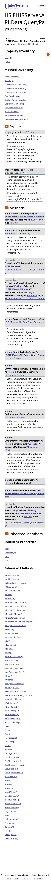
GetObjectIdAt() (12, 757)
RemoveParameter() (14, 115)
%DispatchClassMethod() (16, 602)
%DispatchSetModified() (15, 617)
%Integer (17, 358)
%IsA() (7, 641)
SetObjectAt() (10, 834)
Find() (7, 734)
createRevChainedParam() (16, 119)
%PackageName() (12, 687)
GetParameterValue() (14, 107)
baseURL (8, 58)
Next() (7, 815)
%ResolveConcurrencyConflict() (19, 695)
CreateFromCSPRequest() (16, 84)
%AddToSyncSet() (12, 579)
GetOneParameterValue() (16, 100)
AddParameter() (12, 76)
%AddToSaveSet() (12, 575)
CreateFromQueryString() (16, 88)
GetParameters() (12, 111)
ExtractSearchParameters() (16, 92)
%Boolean (36, 219)
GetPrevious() (11, 776)
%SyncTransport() (12, 710)
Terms (16, 879)
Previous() (9, 823)
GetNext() (9, 749)
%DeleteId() (10, 598)
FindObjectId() (11, 737)
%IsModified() (11, 645)
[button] (6, 126)
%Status (28, 169)
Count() (8, 730)
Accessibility (38, 879)
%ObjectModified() (13, 664)
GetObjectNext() (12, 768)
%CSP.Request (12, 266)
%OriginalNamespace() (15, 683)
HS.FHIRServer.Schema (16, 289)
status (7, 62)
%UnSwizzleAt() (12, 714)
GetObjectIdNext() (13, 761)
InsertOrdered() (12, 807)
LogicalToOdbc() (12, 811)
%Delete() (9, 594)
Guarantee (26, 879)
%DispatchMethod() (13, 614)
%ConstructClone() (13, 590)
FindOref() (9, 741)
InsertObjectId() (12, 799)
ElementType (10, 552)
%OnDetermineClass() (14, 672)
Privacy (9, 879)
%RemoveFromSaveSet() (16, 691)
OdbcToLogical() (12, 819)
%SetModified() (11, 703)
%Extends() (10, 629)
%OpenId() (9, 679)
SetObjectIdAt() (11, 838)
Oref (7, 556)
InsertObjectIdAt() (13, 803)
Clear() (7, 726)
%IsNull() (9, 648)
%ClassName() (11, 587)
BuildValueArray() (13, 722)
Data (7, 548)
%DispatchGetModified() (16, 606)
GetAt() (8, 745)
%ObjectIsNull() (12, 660)
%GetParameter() (12, 633)
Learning (42, 6)
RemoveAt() (10, 827)
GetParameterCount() (14, 103)
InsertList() (9, 788)
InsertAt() (9, 784)
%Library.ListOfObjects (28, 44)
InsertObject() (11, 792)
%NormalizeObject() (14, 656)
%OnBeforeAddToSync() (15, 668)
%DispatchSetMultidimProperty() (19, 621)
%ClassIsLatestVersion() (15, 583)
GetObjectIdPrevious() (15, 765)
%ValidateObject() (13, 718)
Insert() (8, 780)
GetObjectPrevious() (14, 772)
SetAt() (8, 830)
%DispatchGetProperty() (15, 610)
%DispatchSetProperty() (15, 625)
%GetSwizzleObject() (14, 637)
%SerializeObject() (13, 699)
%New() (8, 652)
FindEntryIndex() (12, 96)
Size (6, 560)
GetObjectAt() (11, 753)
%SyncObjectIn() (12, 707)
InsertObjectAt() (12, 796)
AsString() (9, 80)
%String (30, 132)
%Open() (8, 676)
